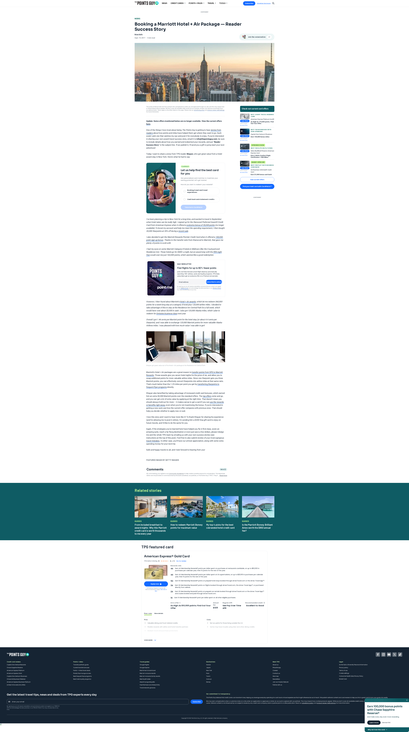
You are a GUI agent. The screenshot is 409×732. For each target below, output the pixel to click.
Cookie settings (344, 673)
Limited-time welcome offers (16, 685)
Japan (208, 667)
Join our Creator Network (280, 682)
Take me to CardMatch (193, 207)
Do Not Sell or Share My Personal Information (353, 665)
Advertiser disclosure (264, 3)
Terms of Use (184, 288)
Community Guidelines (176, 473)
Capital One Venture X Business (17, 676)
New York (209, 670)
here (148, 124)
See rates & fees (244, 125)
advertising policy (199, 110)
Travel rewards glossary (147, 688)
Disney (208, 682)
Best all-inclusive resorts (148, 673)
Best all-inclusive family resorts (150, 676)
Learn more (373, 723)
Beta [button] (222, 469)
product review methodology (215, 110)
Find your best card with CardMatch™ (257, 186)
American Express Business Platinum (19, 682)
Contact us (276, 673)
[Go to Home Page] (146, 3)
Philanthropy (277, 667)
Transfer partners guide (81, 665)
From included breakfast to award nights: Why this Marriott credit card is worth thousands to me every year (151, 529)
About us (275, 665)
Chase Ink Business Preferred (16, 679)
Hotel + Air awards (188, 301)
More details (158, 613)
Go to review (181, 561)
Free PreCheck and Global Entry (150, 685)
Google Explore (144, 667)
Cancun (209, 679)
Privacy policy (343, 667)
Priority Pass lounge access (82, 673)
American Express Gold (14, 673)
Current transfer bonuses (81, 667)
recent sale (183, 231)
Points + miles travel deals (81, 670)
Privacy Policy (217, 288)
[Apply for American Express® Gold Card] (156, 572)
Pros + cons (148, 613)
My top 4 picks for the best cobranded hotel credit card (220, 526)
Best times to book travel (148, 670)
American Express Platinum (15, 670)
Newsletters (276, 679)
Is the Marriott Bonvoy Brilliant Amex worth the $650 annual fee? (257, 527)
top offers (207, 396)
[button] (180, 602)
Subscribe (249, 3)
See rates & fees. (161, 590)
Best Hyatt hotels (145, 679)
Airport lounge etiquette (147, 682)
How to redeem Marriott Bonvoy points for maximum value (186, 526)
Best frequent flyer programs (82, 676)
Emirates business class (166, 313)
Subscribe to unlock (214, 282)
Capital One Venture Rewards (16, 665)
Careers (275, 670)
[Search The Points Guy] (273, 3)
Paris (207, 673)
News (137, 18)
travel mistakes (153, 441)
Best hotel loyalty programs (82, 679)
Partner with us (277, 685)
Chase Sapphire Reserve (15, 667)
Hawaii (208, 665)
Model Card (343, 679)
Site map (276, 676)
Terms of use (343, 670)
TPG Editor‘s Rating (150, 561)
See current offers (257, 180)
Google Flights (144, 665)
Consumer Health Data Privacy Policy (351, 676)
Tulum (208, 676)
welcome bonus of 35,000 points (201, 225)
